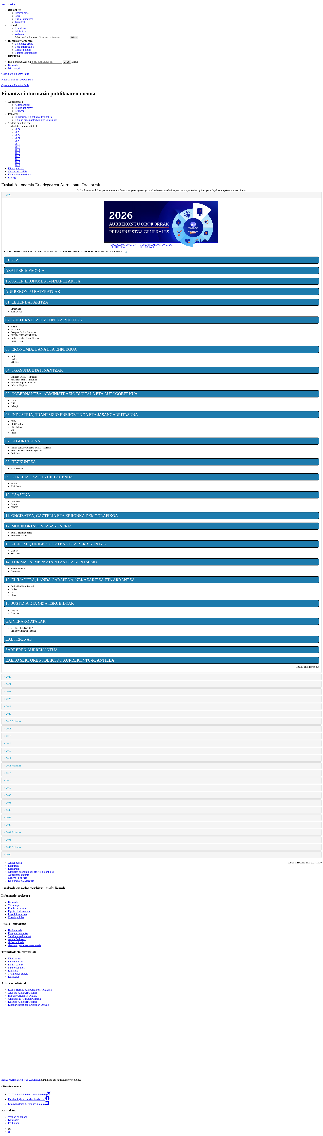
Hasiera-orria (22, 12)
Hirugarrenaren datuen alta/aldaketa (33, 116)
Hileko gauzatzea (24, 107)
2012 (17, 165)
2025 (8, 676)
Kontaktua (20, 28)
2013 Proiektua (13, 765)
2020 (17, 141)
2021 (17, 138)
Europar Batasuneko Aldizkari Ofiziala (28, 1004)
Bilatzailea (20, 31)
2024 (17, 129)
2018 (17, 147)
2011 (8, 780)
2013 (17, 162)
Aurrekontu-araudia (18, 874)
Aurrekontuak (22, 104)
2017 (17, 150)
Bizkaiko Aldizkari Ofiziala (22, 995)
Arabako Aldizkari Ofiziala (22, 992)
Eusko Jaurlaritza (24, 19)
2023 (17, 132)
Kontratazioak (15, 964)
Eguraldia (13, 970)
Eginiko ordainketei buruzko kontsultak (36, 120)
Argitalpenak (15, 862)
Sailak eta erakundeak (19, 936)
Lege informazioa (17, 914)
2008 (8, 802)
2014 (17, 159)
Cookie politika (23, 49)
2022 (17, 135)
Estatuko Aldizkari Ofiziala (22, 1001)
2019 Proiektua (13, 721)
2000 (8, 854)
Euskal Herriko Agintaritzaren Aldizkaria (30, 989)
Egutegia (12, 177)
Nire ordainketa (16, 967)
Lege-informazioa (24, 46)
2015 (17, 156)
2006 (8, 817)
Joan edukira (8, 4)
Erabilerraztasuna (24, 43)
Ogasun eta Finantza (15, 85)
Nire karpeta (14, 68)
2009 (8, 795)
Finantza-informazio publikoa (17, 79)
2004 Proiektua (13, 832)
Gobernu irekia (16, 942)
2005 (8, 825)
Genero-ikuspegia (17, 877)
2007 (8, 810)
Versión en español (18, 1116)
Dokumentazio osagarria (21, 880)
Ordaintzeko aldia (17, 171)
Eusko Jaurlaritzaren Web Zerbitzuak (21, 1079)
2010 (8, 788)
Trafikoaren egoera (18, 973)
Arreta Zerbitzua (17, 939)
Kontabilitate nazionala (20, 174)
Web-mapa (20, 34)
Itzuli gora (13, 1123)
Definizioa (13, 865)
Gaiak (18, 15)
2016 (17, 153)
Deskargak (14, 868)
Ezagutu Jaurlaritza (18, 933)
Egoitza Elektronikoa (26, 52)
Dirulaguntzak (15, 961)
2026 (8, 195)
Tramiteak (20, 22)
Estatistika (13, 976)
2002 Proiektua (13, 847)
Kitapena (19, 110)
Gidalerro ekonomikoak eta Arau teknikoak (31, 871)
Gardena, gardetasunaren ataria (24, 945)
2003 (8, 839)
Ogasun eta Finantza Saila (15, 73)
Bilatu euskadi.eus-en (26, 37)
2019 (17, 144)
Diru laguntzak (16, 168)
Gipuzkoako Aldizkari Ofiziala (24, 998)
